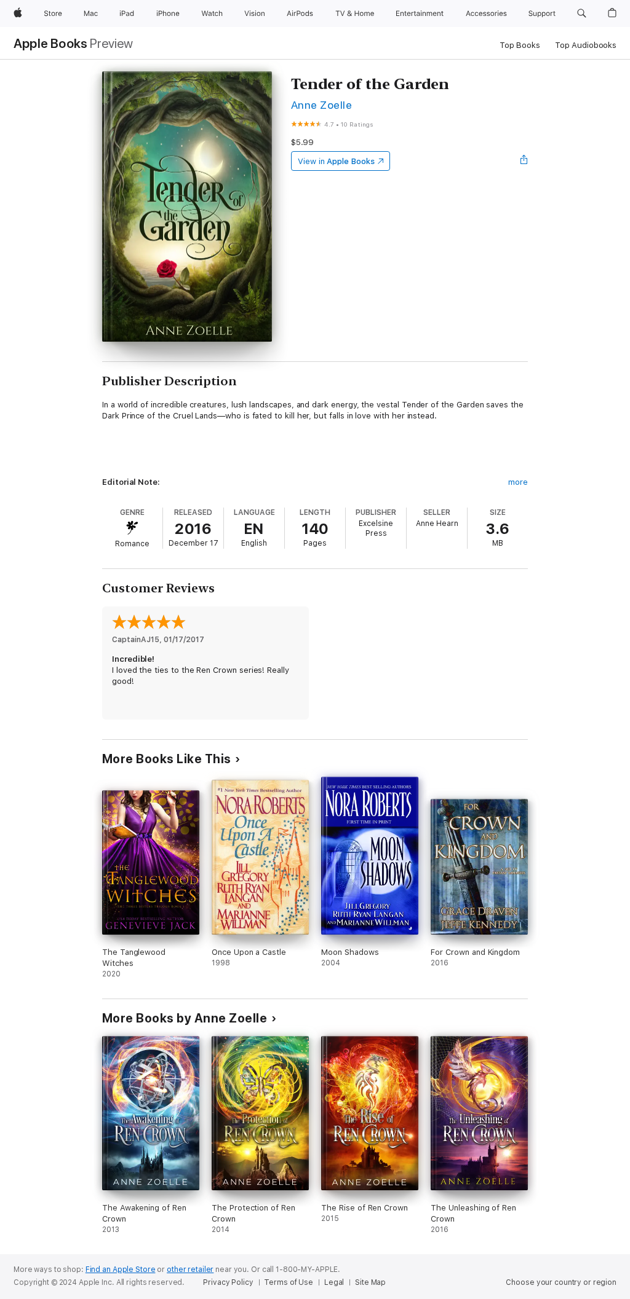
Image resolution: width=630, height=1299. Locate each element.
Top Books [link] (520, 45)
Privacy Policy (228, 1282)
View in (336, 161)
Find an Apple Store (121, 1269)
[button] (581, 13)
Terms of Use (288, 1282)
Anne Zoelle (321, 104)
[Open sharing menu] (524, 161)
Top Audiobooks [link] (585, 45)
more (518, 482)
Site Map (370, 1282)
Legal (334, 1282)
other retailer (190, 1269)
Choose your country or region (561, 1282)
